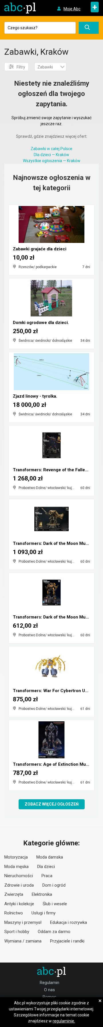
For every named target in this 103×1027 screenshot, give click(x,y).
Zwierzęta (13, 894)
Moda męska (16, 866)
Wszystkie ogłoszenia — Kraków (51, 160)
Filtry (21, 67)
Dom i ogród (54, 885)
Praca (46, 875)
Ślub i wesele (55, 903)
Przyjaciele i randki (67, 941)
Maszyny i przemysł (22, 922)
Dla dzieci (46, 866)
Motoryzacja (16, 857)
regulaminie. (64, 1021)
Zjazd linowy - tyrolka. (35, 396)
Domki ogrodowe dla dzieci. (41, 322)
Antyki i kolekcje (19, 903)
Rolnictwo (13, 913)
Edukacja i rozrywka (68, 922)
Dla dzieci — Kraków (51, 154)
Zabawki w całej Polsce (51, 148)
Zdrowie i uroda (19, 885)
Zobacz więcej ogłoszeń (52, 804)
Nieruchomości (18, 875)
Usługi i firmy (43, 913)
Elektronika (42, 894)
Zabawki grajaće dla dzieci (39, 249)
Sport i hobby (16, 931)
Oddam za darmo (54, 931)
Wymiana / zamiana (22, 941)
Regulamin (49, 982)
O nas (49, 989)
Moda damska (49, 857)
